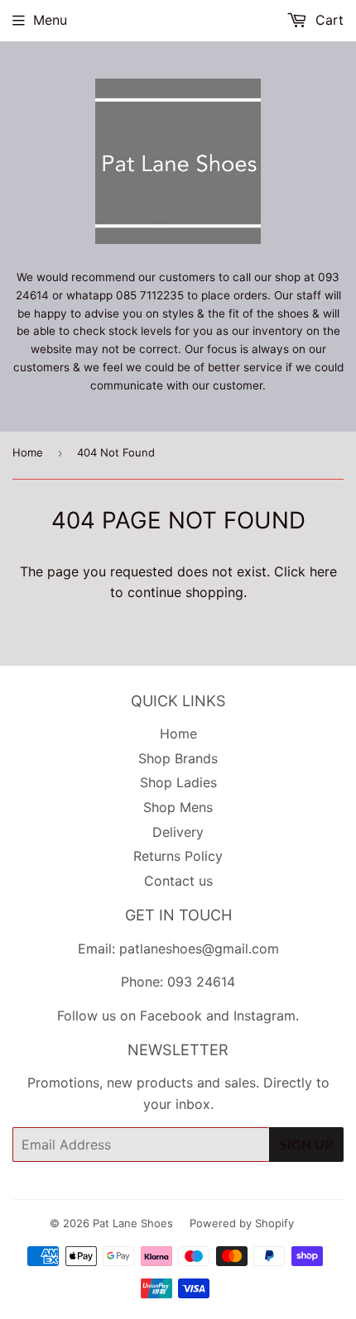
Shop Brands (178, 758)
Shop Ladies (178, 782)
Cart (327, 20)
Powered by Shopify (242, 1223)
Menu (50, 20)
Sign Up (306, 1144)
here (323, 571)
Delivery (178, 832)
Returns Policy (178, 856)
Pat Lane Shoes (133, 1223)
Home (27, 452)
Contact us (178, 880)
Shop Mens (178, 807)
